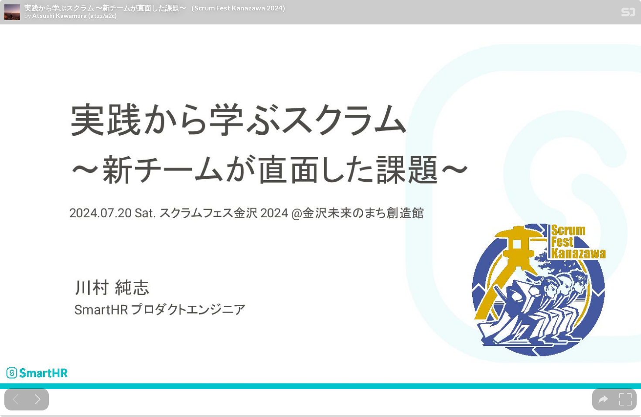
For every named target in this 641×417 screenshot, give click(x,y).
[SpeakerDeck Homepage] (628, 14)
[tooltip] (603, 399)
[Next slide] (38, 399)
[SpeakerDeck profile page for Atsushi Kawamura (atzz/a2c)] (12, 12)
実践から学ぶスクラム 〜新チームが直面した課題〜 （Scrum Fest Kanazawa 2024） (156, 7)
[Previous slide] (15, 399)
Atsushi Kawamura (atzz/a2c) (74, 16)
